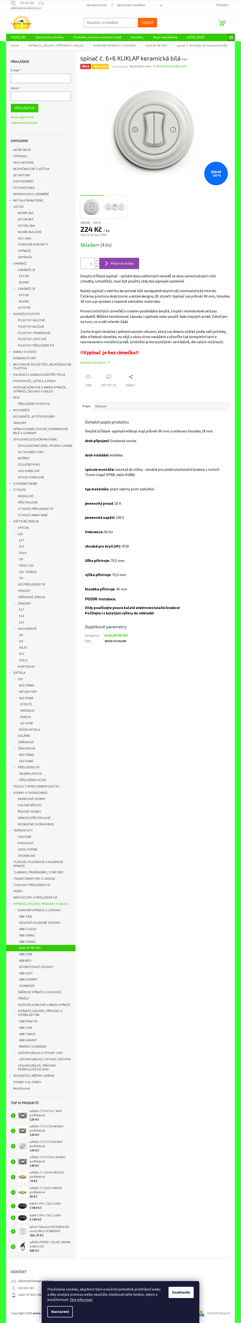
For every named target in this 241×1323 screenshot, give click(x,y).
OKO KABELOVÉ (29, 471)
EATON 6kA (25, 219)
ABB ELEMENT (28, 979)
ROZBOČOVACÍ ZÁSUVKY (36, 967)
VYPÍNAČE (24, 251)
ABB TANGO (27, 942)
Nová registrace (22, 117)
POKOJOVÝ (25, 843)
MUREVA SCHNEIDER (32, 1046)
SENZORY (19, 423)
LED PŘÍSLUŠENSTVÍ (31, 584)
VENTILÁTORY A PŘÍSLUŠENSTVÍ (35, 897)
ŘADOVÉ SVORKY (29, 811)
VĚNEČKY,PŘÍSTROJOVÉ (34, 818)
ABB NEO (25, 960)
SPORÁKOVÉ (26, 856)
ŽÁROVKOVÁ (26, 748)
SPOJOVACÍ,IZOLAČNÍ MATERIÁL (35, 439)
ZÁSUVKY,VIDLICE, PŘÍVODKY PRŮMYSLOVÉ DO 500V (37, 1067)
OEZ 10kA (24, 238)
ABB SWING (27, 935)
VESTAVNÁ (26, 698)
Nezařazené (21, 1088)
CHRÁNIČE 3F (27, 288)
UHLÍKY (18, 891)
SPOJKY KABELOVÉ (31, 477)
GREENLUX (27, 710)
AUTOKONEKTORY (31, 452)
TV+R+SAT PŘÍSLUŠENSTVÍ (31, 885)
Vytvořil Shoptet (218, 1313)
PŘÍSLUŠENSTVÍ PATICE (34, 404)
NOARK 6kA (26, 213)
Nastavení (60, 1311)
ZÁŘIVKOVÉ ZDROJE (31, 597)
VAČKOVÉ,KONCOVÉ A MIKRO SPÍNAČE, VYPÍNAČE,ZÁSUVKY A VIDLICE (40, 389)
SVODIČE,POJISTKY (26, 314)
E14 (21, 546)
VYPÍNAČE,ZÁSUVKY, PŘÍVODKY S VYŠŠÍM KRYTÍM (40, 1013)
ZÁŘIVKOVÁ (26, 742)
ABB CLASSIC (28, 929)
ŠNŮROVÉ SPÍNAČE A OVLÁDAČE (39, 992)
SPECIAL (23, 527)
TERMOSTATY (23, 830)
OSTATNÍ (24, 307)
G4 (21, 578)
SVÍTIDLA (19, 672)
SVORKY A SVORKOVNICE (30, 793)
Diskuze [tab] (100, 406)
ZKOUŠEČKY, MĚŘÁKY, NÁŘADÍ (33, 1075)
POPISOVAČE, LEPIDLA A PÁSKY (34, 381)
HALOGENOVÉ (27, 628)
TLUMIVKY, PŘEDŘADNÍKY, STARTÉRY (38, 872)
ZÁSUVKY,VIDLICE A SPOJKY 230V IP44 (44, 1059)
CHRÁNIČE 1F (27, 270)
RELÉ (16, 397)
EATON (24, 276)
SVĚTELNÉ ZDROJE (26, 521)
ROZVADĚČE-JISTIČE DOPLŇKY (34, 416)
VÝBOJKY (24, 591)
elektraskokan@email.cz (35, 1281)
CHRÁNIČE (20, 263)
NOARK (24, 282)
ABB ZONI (25, 954)
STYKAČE (19, 490)
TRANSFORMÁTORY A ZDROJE (34, 878)
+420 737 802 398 (29, 1295)
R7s (21, 654)
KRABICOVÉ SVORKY (32, 799)
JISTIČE (18, 207)
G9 (21, 559)
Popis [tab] (87, 406)
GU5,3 (23, 660)
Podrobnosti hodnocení (169, 66)
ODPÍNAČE (25, 257)
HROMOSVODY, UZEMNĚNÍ (31, 194)
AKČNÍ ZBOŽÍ (22, 150)
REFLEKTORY (28, 692)
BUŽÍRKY (24, 458)
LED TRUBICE (28, 572)
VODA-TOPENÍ (27, 849)
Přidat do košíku (122, 263)
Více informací (81, 1299)
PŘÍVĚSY (23, 998)
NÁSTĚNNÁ (26, 685)
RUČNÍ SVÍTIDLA (29, 729)
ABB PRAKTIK (28, 1021)
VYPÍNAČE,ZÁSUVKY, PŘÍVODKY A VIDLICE (40, 904)
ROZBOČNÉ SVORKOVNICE (36, 824)
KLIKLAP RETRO (30, 948)
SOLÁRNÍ (24, 736)
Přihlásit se (25, 108)
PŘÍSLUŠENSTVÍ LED (32, 780)
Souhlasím (181, 1292)
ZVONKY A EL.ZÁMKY (27, 1082)
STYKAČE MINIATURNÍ (32, 515)
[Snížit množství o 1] (97, 266)
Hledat (147, 22)
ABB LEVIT (26, 973)
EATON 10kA (26, 225)
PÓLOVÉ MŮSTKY (30, 805)
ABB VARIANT (28, 1040)
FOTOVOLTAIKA (24, 188)
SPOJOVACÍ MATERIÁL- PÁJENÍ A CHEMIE (45, 446)
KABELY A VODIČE (25, 352)
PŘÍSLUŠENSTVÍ (28, 767)
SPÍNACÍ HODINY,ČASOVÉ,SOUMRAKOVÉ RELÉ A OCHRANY (40, 431)
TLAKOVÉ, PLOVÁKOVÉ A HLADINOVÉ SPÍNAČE (38, 864)
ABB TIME (25, 916)
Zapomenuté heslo (24, 123)
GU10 (22, 553)
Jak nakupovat (96, 5)
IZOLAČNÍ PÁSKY (29, 464)
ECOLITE (26, 704)
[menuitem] (18, 37)
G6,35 (23, 647)
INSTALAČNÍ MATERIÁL (28, 200)
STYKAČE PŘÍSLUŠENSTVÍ (35, 509)
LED (20, 534)
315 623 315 (26, 1288)
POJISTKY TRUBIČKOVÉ (34, 333)
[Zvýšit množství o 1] (97, 260)
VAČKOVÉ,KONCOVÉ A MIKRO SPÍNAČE (44, 1005)
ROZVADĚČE (21, 410)
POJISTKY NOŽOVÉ (31, 326)
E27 (21, 540)
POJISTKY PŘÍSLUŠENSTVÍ (36, 345)
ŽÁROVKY (24, 603)
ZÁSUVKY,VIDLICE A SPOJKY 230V (40, 1053)
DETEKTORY (21, 175)
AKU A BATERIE (23, 162)
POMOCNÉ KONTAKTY (33, 244)
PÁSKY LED (26, 565)
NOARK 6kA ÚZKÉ (30, 232)
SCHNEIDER (26, 986)
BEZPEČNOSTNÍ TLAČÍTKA (31, 169)
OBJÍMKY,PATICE (30, 773)
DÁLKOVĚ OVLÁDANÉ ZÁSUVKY (39, 922)
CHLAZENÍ (24, 837)
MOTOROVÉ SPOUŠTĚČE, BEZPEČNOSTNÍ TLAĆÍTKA (42, 366)
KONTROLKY (26, 666)
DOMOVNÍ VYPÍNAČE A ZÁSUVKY (39, 910)
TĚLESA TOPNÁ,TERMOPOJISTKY (36, 786)
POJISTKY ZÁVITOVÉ (32, 339)
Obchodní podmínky (131, 5)
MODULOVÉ (25, 496)
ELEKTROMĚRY (23, 181)
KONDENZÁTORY (24, 358)
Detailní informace (93, 362)
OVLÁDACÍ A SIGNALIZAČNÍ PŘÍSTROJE (39, 374)
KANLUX (25, 717)
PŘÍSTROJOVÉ (28, 502)
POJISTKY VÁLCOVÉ (31, 320)
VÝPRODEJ (20, 156)
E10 (21, 622)
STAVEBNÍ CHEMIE (25, 483)
